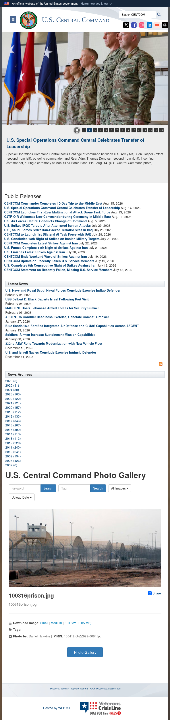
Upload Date (21, 497)
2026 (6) (11, 381)
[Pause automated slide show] (77, 130)
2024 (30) (12, 389)
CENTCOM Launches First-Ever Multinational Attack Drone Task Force (57, 212)
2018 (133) (13, 416)
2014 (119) (13, 434)
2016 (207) (13, 425)
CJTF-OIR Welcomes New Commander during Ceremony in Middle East (57, 216)
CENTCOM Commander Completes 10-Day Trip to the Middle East (53, 203)
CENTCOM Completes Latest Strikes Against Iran (41, 243)
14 (156, 130)
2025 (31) (12, 385)
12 (144, 130)
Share (157, 593)
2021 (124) (13, 403)
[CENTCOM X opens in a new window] (126, 24)
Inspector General (79, 688)
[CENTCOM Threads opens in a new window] (164, 24)
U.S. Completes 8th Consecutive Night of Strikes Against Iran (50, 265)
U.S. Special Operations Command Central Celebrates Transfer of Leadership (75, 143)
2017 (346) (13, 420)
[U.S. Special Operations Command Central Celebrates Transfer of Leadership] (85, 78)
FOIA (92, 688)
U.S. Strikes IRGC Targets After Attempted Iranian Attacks (47, 225)
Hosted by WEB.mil (56, 708)
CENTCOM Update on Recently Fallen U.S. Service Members (49, 261)
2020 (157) (13, 407)
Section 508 (114, 688)
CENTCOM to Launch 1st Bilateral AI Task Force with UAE (47, 234)
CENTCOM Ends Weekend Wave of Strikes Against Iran (45, 256)
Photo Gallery (85, 652)
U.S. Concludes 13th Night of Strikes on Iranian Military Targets (52, 238)
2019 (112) (13, 412)
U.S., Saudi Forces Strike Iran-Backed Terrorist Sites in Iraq (48, 230)
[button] (97, 3)
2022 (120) (13, 398)
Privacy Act (102, 688)
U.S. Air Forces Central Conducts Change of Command (45, 221)
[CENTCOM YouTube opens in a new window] (157, 24)
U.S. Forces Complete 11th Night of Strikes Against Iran (46, 247)
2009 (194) (13, 456)
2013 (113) (13, 438)
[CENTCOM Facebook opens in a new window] (133, 24)
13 (150, 130)
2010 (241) (13, 451)
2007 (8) (11, 465)
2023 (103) (13, 394)
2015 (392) (13, 429)
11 (139, 130)
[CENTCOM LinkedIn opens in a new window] (149, 24)
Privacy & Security (59, 688)
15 (161, 130)
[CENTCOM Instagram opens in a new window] (141, 24)
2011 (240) (13, 447)
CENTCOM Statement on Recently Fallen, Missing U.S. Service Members (58, 269)
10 (133, 130)
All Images (119, 488)
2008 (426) (13, 460)
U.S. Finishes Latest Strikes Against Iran (34, 252)
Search (48, 488)
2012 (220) (13, 443)
